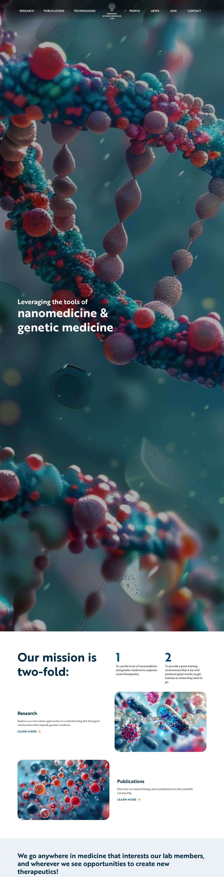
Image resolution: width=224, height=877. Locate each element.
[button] (133, 11)
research (27, 11)
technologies (84, 11)
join (173, 11)
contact (194, 11)
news (155, 11)
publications (54, 11)
